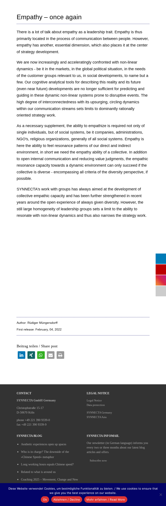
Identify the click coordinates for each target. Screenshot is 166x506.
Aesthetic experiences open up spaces (43, 444)
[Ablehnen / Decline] (160, 494)
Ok (45, 499)
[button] (21, 355)
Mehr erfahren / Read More (105, 499)
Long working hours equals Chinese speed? (47, 464)
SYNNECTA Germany (99, 412)
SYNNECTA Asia (97, 417)
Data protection (96, 405)
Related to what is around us (38, 472)
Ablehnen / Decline (66, 499)
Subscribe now (98, 460)
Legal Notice (94, 400)
